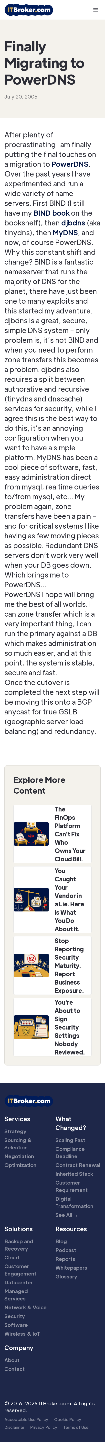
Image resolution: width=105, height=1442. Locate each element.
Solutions (18, 1228)
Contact (14, 1369)
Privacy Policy (43, 1427)
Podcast (65, 1250)
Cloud (11, 1257)
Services (17, 1118)
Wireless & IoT (22, 1334)
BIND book (51, 212)
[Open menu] (96, 10)
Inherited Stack (74, 1174)
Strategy (15, 1131)
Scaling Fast (70, 1140)
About (12, 1360)
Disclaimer (14, 1427)
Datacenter (18, 1282)
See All (66, 1215)
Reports (65, 1259)
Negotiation (19, 1156)
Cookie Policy (67, 1419)
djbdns (73, 222)
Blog (61, 1241)
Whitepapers (71, 1268)
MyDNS (65, 232)
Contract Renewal (77, 1165)
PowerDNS (70, 163)
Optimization (20, 1165)
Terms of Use (75, 1427)
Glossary (66, 1276)
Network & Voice (25, 1307)
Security (14, 1316)
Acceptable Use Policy (26, 1419)
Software (16, 1325)
